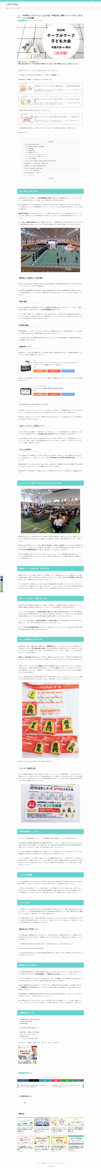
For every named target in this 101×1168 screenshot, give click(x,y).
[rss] (92, 1)
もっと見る (50, 178)
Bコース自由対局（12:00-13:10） (34, 168)
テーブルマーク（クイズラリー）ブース (37, 154)
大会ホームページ (23, 132)
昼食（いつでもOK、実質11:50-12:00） (36, 165)
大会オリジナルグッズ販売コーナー (36, 156)
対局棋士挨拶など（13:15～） (34, 172)
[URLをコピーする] (78, 1080)
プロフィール (61, 1163)
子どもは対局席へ (32, 158)
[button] (22, 1080)
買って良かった (56, 1042)
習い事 (49, 1042)
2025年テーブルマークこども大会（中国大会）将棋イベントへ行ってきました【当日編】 (56, 100)
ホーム (38, 1163)
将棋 (26, 20)
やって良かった (22, 1042)
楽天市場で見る (54, 370)
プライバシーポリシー (52, 1163)
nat (25, 1103)
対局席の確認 (31, 150)
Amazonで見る (40, 370)
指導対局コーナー (32, 152)
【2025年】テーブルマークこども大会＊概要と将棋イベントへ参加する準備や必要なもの (57, 86)
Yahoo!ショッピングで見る (68, 370)
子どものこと (21, 20)
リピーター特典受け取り (34, 170)
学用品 (34, 1042)
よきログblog (11, 4)
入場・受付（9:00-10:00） (33, 144)
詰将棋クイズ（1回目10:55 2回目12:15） (37, 163)
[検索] (94, 1)
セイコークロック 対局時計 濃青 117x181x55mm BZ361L (48, 388)
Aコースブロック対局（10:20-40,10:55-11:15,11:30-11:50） (41, 160)
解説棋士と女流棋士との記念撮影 (36, 146)
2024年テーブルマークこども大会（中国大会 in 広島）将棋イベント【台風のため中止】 (56, 117)
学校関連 (29, 1042)
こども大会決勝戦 (30, 175)
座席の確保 (31, 148)
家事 (39, 1042)
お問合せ (43, 1163)
